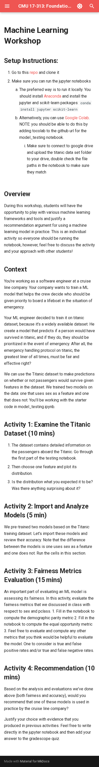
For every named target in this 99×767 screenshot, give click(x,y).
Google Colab (77, 117)
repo (34, 72)
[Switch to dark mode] (80, 6)
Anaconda (52, 96)
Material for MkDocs (35, 761)
